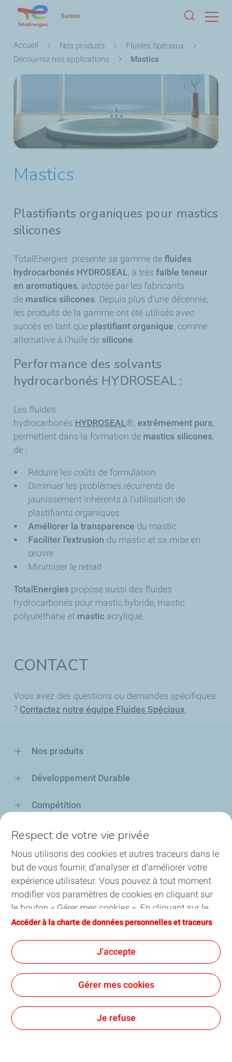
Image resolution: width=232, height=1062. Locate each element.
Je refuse (116, 1018)
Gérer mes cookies (116, 984)
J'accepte (116, 951)
